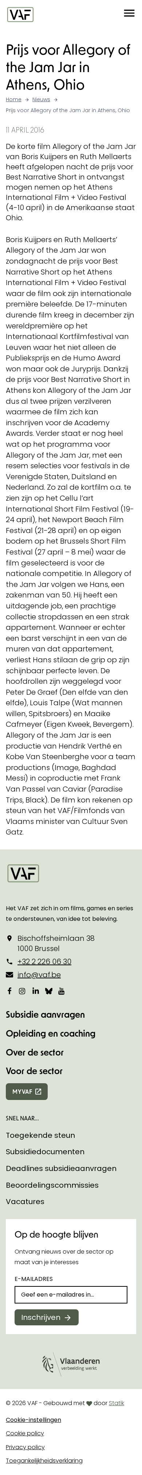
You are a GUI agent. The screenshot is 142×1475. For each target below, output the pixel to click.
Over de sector (35, 1052)
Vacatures (25, 1201)
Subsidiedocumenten (45, 1152)
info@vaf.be (39, 975)
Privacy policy (25, 1447)
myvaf (22, 1091)
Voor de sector (34, 1070)
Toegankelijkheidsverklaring (44, 1460)
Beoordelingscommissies (52, 1185)
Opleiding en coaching (50, 1033)
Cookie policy (25, 1433)
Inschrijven (40, 1317)
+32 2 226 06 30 (44, 962)
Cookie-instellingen (33, 1420)
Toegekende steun (40, 1135)
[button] (129, 14)
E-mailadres (34, 1279)
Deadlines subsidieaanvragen (61, 1168)
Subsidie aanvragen (45, 1014)
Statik (116, 1403)
